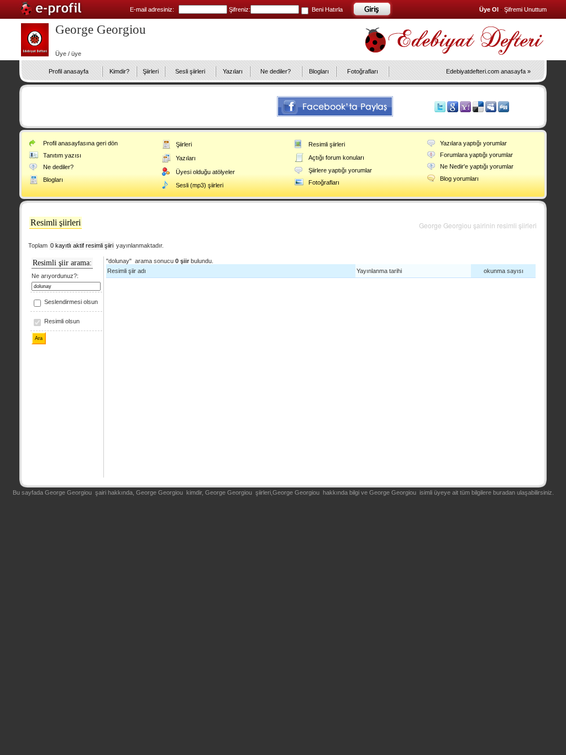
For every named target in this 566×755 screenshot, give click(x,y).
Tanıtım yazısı (62, 155)
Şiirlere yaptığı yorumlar (340, 170)
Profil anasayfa (68, 71)
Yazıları (233, 71)
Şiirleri (151, 71)
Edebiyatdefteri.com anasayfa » (488, 71)
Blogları (319, 71)
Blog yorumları (459, 178)
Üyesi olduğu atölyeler (205, 172)
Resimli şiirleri (326, 144)
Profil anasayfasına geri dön (80, 143)
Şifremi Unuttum (525, 9)
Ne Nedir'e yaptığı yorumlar (476, 166)
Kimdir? (119, 71)
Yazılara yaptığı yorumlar (473, 143)
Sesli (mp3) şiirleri (199, 185)
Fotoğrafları (362, 71)
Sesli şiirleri (190, 71)
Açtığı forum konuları (336, 157)
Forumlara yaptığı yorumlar (476, 154)
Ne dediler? (275, 71)
